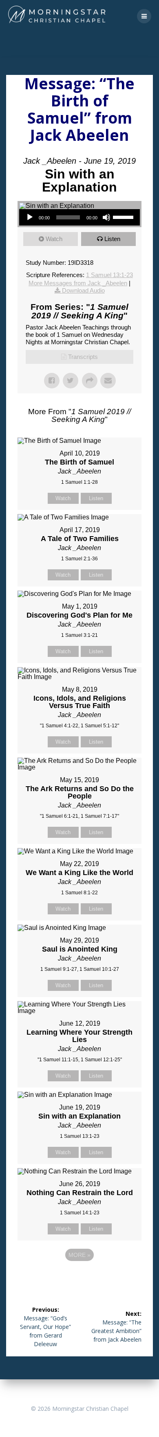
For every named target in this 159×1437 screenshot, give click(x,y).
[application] (79, 217)
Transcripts (83, 356)
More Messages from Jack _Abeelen (78, 283)
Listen (112, 238)
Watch (54, 238)
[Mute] (106, 217)
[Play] (30, 217)
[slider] (124, 216)
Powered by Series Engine (79, 1277)
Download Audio (83, 290)
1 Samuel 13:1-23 (109, 274)
